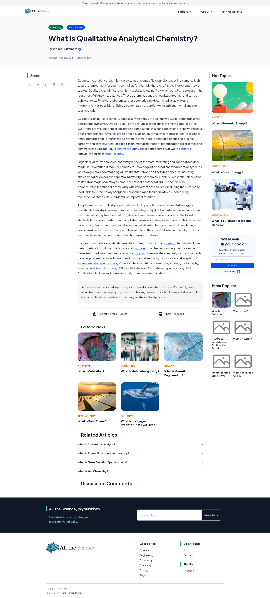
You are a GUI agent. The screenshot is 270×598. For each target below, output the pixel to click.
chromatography (128, 148)
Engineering (220, 166)
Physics (217, 117)
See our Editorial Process (112, 313)
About (187, 550)
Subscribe (232, 265)
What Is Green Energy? (227, 172)
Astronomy (146, 560)
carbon (170, 243)
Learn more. (183, 3)
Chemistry (85, 366)
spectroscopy (114, 153)
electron (95, 268)
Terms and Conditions (70, 593)
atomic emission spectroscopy (98, 263)
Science (144, 550)
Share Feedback (174, 313)
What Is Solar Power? (92, 421)
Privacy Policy (52, 593)
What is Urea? (240, 311)
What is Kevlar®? (242, 338)
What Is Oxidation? (91, 371)
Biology (170, 366)
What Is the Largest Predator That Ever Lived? (139, 423)
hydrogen (140, 248)
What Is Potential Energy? (230, 123)
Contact (188, 555)
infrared (185, 148)
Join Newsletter (233, 11)
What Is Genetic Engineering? (175, 373)
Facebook (189, 570)
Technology (87, 416)
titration (140, 253)
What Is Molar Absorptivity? (140, 371)
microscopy (109, 268)
